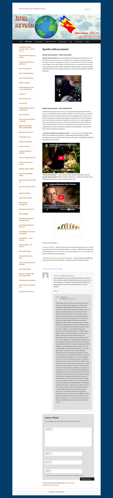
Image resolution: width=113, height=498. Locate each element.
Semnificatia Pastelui (25, 269)
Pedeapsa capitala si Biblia (26, 169)
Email (48, 462)
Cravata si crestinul (24, 146)
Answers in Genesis (49, 247)
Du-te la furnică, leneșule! (26, 78)
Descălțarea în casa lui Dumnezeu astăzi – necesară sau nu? (27, 49)
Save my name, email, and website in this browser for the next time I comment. (65, 475)
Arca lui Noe (82, 251)
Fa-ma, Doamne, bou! (25, 98)
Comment (49, 429)
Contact (88, 41)
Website (48, 470)
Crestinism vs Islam (50, 41)
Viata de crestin (39, 41)
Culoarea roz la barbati (25, 142)
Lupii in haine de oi (24, 114)
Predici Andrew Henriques (26, 73)
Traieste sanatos (62, 41)
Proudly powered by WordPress (56, 492)
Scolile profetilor (23, 214)
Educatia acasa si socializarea (27, 280)
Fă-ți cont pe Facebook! (25, 68)
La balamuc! (22, 94)
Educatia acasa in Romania (26, 209)
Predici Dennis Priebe (25, 251)
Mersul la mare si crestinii (26, 132)
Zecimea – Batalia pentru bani (27, 157)
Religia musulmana (24, 82)
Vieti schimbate (79, 41)
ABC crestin (28, 41)
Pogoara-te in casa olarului (26, 291)
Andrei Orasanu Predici (25, 198)
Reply (56, 291)
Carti (71, 41)
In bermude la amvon (25, 137)
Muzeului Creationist (58, 251)
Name (48, 453)
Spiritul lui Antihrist (24, 193)
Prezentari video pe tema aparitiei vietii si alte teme (57, 258)
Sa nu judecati (23, 103)
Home (21, 41)
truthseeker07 (63, 297)
